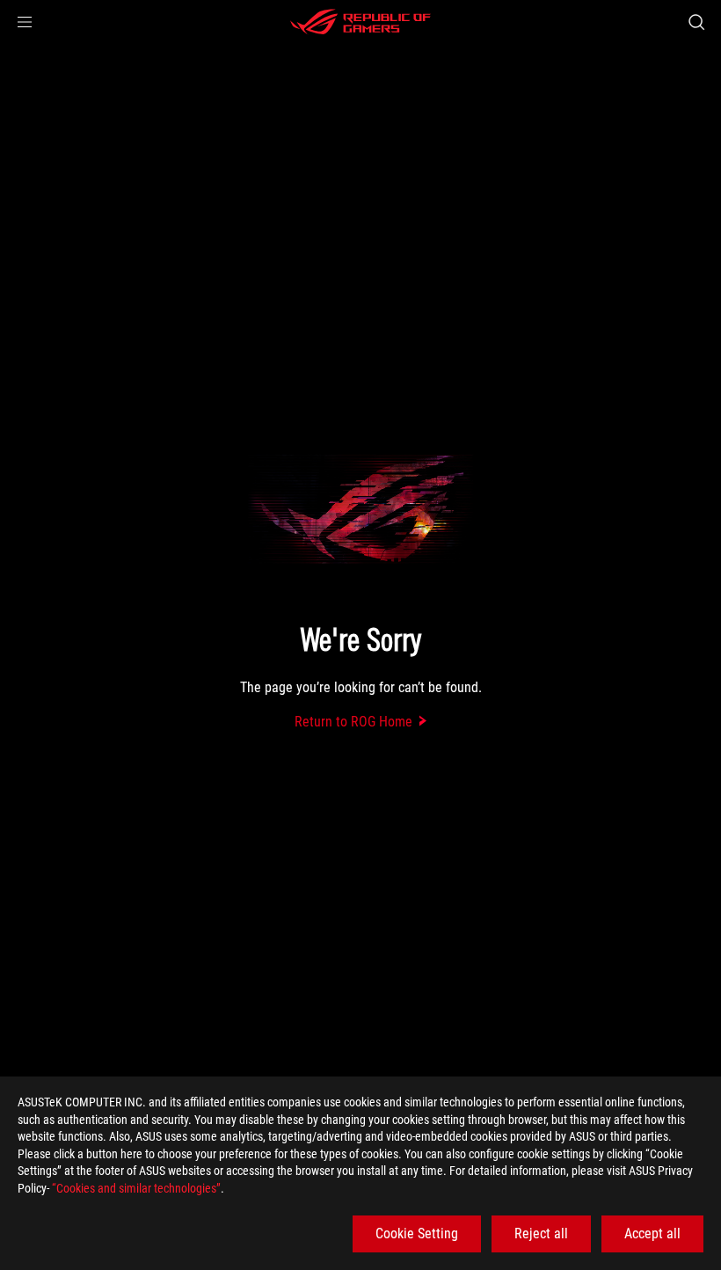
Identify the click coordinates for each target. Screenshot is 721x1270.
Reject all (541, 1233)
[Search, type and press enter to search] (696, 22)
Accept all (652, 1233)
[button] (24, 22)
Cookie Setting (416, 1233)
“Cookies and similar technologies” (136, 1188)
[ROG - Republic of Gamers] (360, 22)
